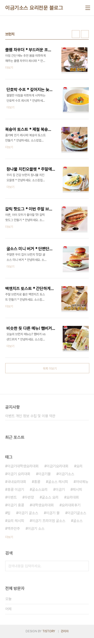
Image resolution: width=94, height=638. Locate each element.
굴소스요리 (40, 489)
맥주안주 (13, 528)
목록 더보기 (50, 368)
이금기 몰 (53, 513)
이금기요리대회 (57, 466)
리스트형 (85, 34)
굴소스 (78, 521)
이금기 (60, 489)
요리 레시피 (15, 521)
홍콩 (37, 482)
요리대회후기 (71, 505)
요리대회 (72, 497)
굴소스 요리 (50, 497)
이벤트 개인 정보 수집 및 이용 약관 (30, 416)
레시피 (77, 489)
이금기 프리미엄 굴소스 (48, 521)
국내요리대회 (16, 482)
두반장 (29, 497)
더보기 (9, 537)
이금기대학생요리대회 (23, 466)
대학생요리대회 (43, 505)
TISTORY (48, 631)
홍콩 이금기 (15, 489)
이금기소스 (66, 474)
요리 (79, 466)
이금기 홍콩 (15, 505)
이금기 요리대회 (18, 474)
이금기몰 (44, 474)
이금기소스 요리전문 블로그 (34, 7)
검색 (84, 566)
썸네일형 (76, 34)
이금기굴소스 (76, 513)
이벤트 (12, 497)
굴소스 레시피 (58, 482)
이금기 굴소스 (28, 513)
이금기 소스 (36, 528)
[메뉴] (87, 8)
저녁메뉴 (82, 482)
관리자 (65, 631)
